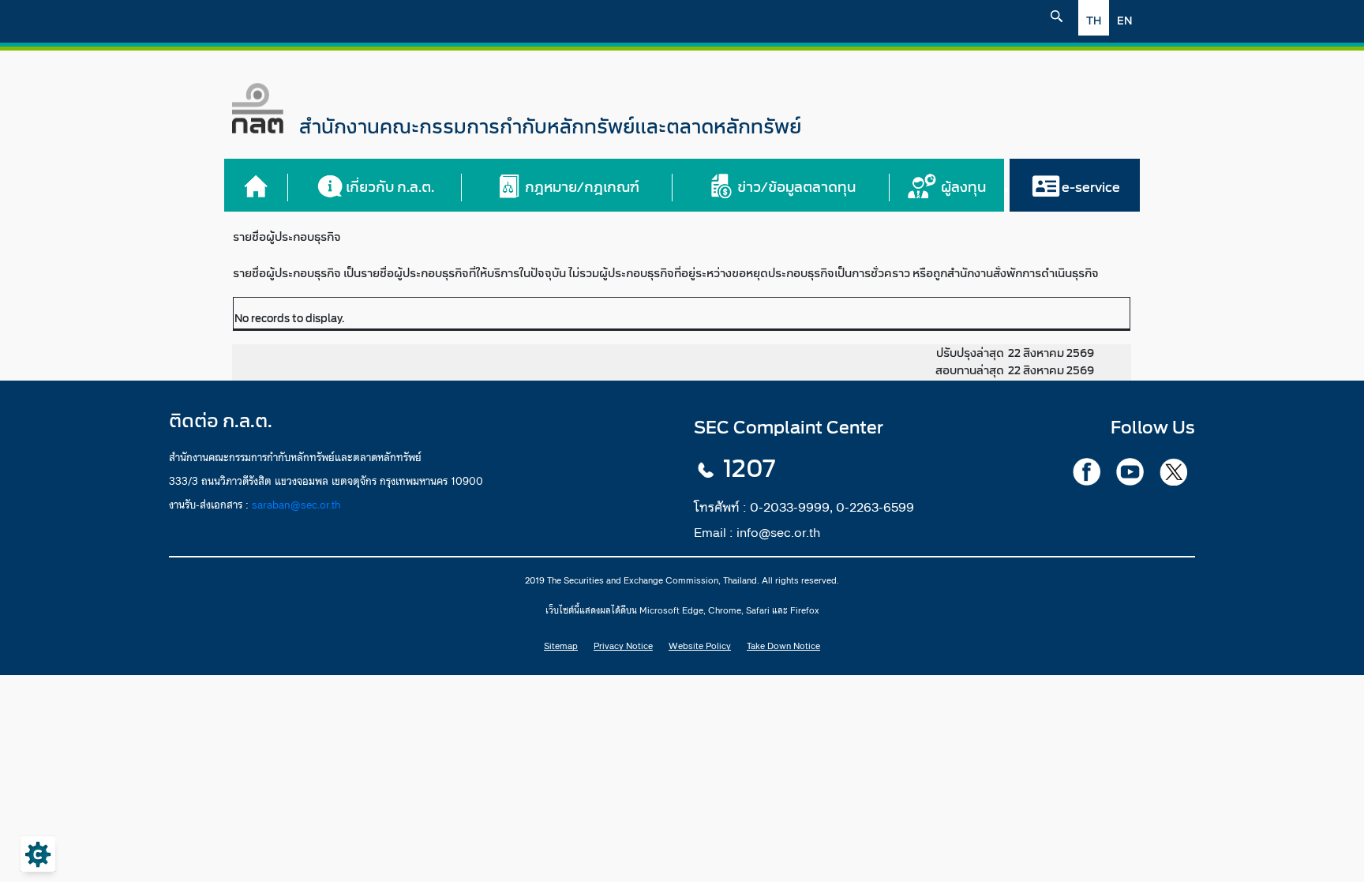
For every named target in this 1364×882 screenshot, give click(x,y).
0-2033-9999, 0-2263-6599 (832, 507)
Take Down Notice (783, 646)
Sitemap (561, 646)
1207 (749, 469)
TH (1093, 21)
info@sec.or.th (778, 532)
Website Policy (700, 646)
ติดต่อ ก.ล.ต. (220, 421)
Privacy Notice (623, 646)
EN (1124, 21)
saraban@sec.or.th (296, 504)
